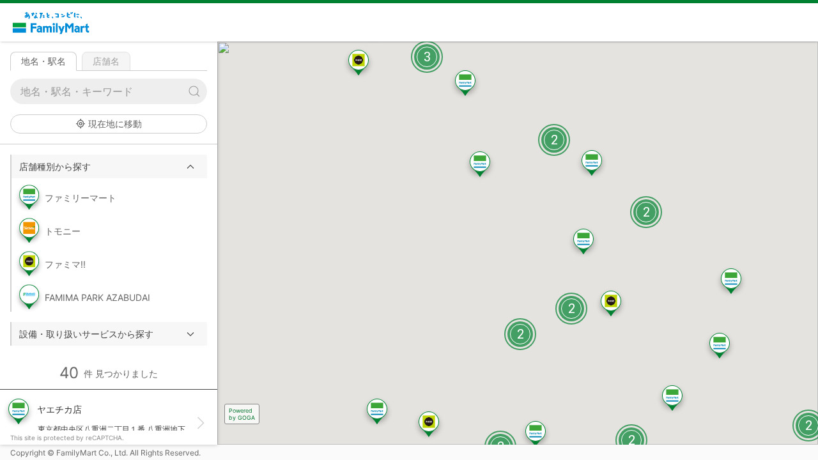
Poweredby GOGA (242, 414)
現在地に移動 (115, 123)
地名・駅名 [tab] (43, 61)
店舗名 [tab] (106, 61)
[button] (109, 166)
